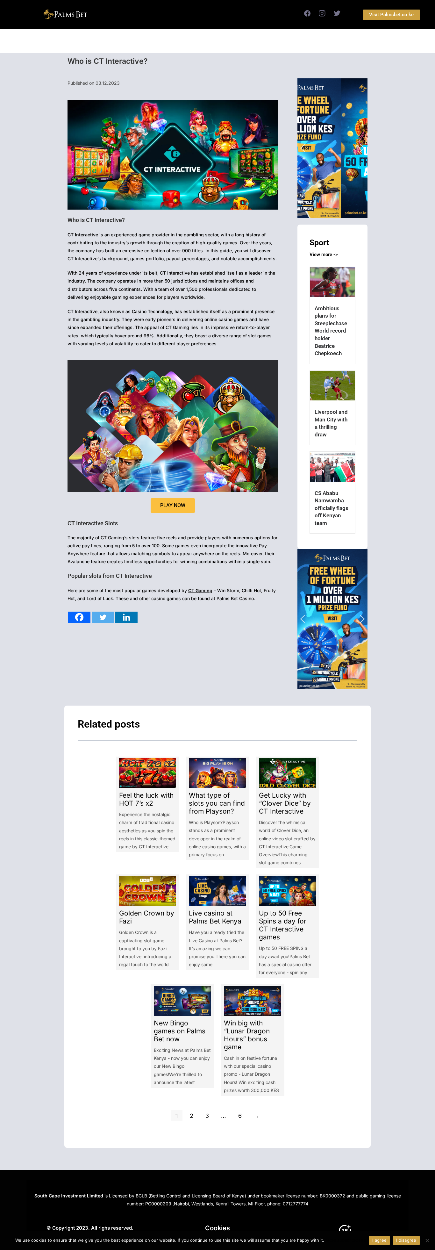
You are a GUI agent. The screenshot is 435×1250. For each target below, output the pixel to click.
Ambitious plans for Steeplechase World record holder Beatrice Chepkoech (331, 330)
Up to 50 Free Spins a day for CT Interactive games (282, 925)
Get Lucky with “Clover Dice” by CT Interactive (285, 803)
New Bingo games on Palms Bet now (179, 1031)
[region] (332, 148)
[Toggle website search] (285, 41)
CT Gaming (200, 590)
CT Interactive (83, 234)
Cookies (217, 1228)
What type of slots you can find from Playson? (217, 803)
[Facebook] (79, 617)
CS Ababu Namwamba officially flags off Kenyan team (331, 508)
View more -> (324, 254)
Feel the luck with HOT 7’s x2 (146, 799)
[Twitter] (103, 617)
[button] (332, 148)
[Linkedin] (126, 617)
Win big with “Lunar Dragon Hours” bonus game (247, 1035)
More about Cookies (345, 1240)
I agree (379, 1240)
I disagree (406, 1240)
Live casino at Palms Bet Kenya (215, 917)
